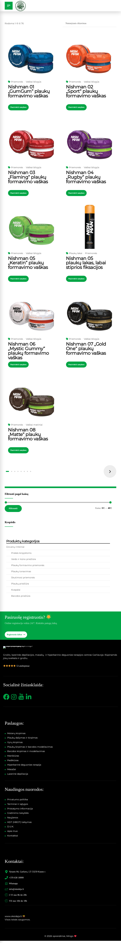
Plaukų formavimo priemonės (27, 565)
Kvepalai (15, 589)
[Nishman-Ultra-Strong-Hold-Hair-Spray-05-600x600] (89, 230)
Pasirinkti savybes (18, 107)
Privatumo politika (17, 799)
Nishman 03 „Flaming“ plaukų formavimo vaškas (28, 177)
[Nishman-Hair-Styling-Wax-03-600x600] (31, 144)
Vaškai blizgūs (33, 81)
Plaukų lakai (75, 253)
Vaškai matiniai (34, 424)
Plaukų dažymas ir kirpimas (22, 737)
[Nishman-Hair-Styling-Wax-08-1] (31, 401)
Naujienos (12, 817)
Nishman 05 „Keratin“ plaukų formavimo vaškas (28, 262)
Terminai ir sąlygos (17, 804)
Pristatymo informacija (20, 808)
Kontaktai (12, 835)
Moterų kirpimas (16, 733)
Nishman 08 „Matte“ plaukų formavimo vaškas (28, 434)
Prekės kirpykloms (21, 553)
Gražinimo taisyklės (18, 813)
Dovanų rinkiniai (15, 546)
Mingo (70, 936)
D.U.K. (10, 826)
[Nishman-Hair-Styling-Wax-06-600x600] (31, 316)
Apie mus (12, 831)
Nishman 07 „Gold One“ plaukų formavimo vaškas (86, 348)
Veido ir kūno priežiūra (23, 559)
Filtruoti (13, 508)
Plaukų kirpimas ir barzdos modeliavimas (30, 746)
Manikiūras (13, 755)
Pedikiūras (13, 760)
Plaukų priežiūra (20, 583)
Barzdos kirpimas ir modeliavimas (26, 751)
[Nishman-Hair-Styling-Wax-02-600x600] (89, 58)
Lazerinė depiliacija (17, 773)
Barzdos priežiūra (20, 596)
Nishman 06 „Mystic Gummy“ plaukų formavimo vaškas (28, 350)
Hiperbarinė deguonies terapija (24, 764)
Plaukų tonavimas (21, 571)
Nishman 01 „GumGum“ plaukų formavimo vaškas (29, 91)
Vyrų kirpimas (15, 742)
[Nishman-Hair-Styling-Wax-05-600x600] (31, 230)
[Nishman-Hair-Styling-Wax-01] (31, 58)
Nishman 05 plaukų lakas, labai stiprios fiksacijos (86, 262)
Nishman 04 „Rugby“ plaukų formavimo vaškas (86, 177)
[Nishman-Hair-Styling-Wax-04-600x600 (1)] (89, 144)
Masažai (11, 769)
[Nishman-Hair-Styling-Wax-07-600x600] (89, 316)
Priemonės (17, 81)
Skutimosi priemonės (23, 577)
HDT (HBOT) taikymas (19, 822)
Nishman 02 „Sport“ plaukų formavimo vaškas (86, 91)
